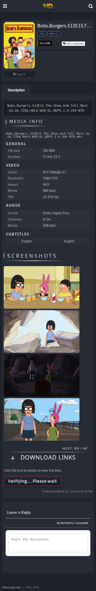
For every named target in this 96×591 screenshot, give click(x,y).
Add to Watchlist (75, 43)
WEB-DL (54, 33)
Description (16, 90)
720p (42, 33)
